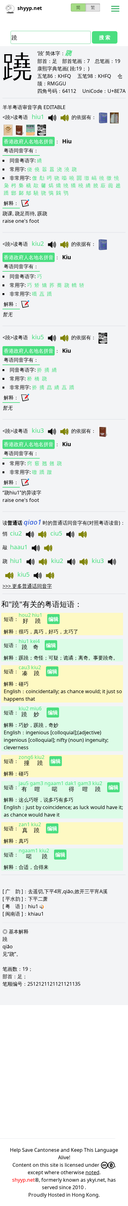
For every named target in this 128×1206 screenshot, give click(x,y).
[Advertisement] (64, 1072)
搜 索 (104, 37)
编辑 (53, 619)
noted (92, 1172)
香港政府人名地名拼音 (28, 141)
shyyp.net (23, 1179)
